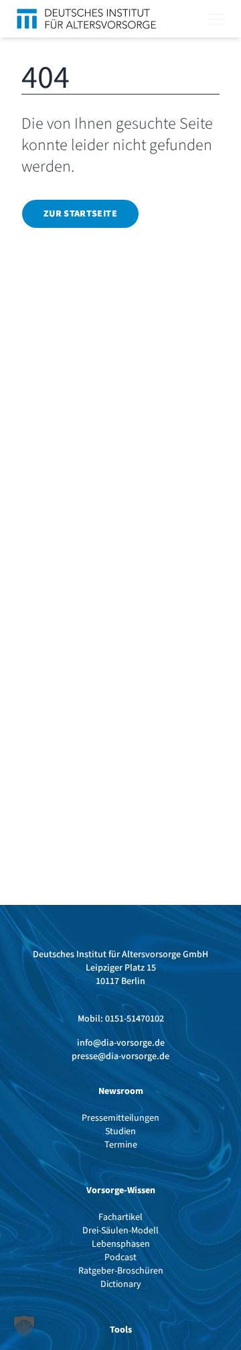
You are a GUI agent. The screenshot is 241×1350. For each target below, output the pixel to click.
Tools (121, 1330)
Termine (120, 1145)
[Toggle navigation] (217, 18)
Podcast (120, 1257)
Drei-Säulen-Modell (120, 1230)
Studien (120, 1131)
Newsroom (120, 1091)
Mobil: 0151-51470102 (121, 1019)
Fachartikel (120, 1217)
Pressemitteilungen (120, 1118)
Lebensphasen (121, 1244)
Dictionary (120, 1284)
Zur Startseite (80, 214)
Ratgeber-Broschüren (120, 1271)
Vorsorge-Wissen (120, 1190)
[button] (24, 1326)
